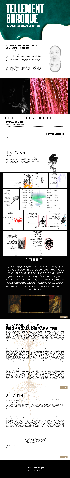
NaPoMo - (9, 124)
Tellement (25, 9)
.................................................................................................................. (43, 124)
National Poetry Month (18, 124)
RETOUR (64, 317)
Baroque (22, 19)
